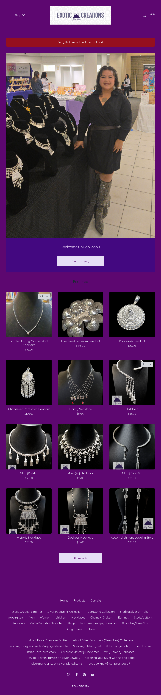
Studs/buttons (143, 617)
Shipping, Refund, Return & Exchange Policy (101, 646)
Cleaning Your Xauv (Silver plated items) (57, 663)
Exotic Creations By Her (26, 611)
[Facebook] (76, 674)
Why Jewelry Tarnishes (119, 652)
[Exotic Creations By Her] (80, 15)
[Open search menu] (144, 15)
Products (79, 600)
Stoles (91, 629)
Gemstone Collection (101, 611)
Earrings (123, 617)
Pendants (19, 623)
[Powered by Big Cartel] (80, 685)
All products (80, 558)
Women (45, 617)
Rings (71, 623)
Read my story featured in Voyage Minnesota (38, 646)
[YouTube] (92, 674)
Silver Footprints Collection (64, 611)
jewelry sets (16, 617)
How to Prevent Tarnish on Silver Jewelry (53, 658)
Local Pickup (144, 646)
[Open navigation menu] (8, 15)
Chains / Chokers (101, 617)
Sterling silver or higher (135, 611)
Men (32, 617)
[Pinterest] (84, 674)
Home (64, 600)
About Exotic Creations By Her (48, 640)
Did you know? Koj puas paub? (109, 663)
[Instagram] (68, 674)
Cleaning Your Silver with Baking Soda (110, 658)
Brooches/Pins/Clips (135, 623)
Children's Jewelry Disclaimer (80, 652)
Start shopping (80, 261)
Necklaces (78, 617)
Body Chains (74, 629)
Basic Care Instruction (41, 652)
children (61, 617)
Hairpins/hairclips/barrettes (98, 623)
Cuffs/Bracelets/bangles (46, 623)
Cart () (96, 600)
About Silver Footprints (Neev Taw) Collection (103, 640)
